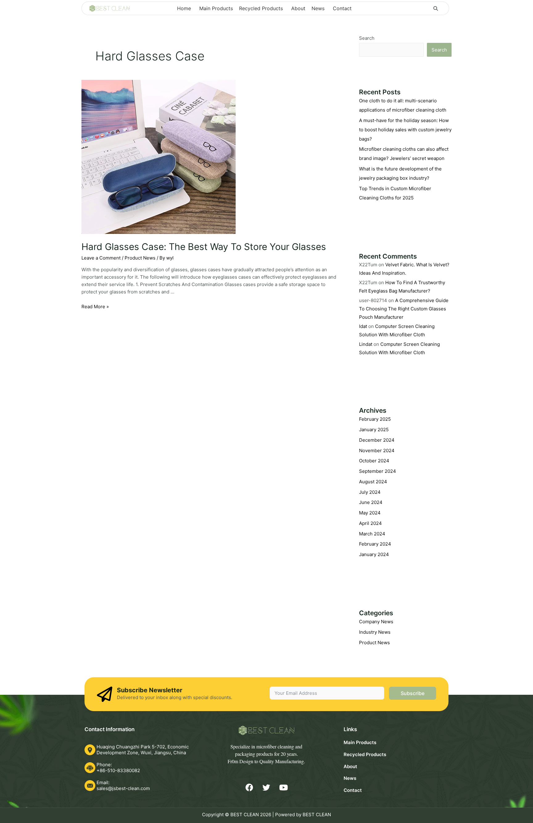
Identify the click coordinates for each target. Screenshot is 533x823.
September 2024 (377, 471)
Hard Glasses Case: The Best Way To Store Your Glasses (203, 246)
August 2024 (373, 482)
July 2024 (370, 492)
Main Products (360, 742)
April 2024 (370, 523)
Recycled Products (365, 754)
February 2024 (375, 544)
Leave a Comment (101, 258)
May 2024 (370, 513)
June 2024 (370, 502)
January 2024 (374, 554)
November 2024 (377, 450)
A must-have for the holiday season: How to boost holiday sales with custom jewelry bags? (405, 129)
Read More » (95, 306)
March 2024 (372, 534)
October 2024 (374, 461)
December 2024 (377, 440)
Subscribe (412, 693)
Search (366, 38)
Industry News (374, 632)
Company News (376, 621)
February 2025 (375, 419)
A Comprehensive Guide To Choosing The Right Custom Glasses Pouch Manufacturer (403, 308)
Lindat (365, 344)
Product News (140, 258)
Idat (363, 326)
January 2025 (374, 429)
